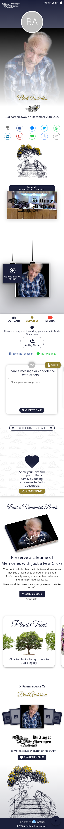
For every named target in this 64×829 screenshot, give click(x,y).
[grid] (32, 271)
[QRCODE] (7, 128)
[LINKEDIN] (7, 136)
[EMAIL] (19, 136)
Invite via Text (48, 353)
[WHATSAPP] (56, 128)
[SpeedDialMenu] (56, 821)
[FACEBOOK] (19, 128)
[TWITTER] (44, 128)
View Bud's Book (32, 594)
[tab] (14, 319)
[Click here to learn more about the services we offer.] (32, 741)
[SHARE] (44, 136)
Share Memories (33, 757)
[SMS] (32, 136)
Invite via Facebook (22, 353)
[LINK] (56, 136)
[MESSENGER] (32, 128)
